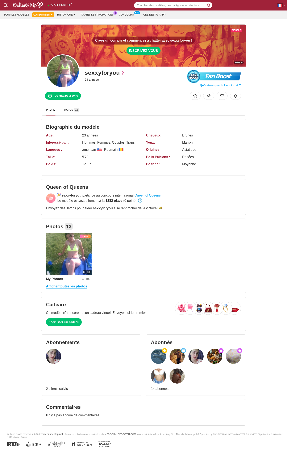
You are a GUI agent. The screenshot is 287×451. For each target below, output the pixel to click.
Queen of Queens (147, 195)
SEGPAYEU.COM (127, 434)
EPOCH (111, 434)
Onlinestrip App (154, 14)
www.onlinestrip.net (52, 434)
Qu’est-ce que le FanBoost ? (220, 85)
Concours (126, 14)
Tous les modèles (16, 14)
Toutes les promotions (97, 14)
